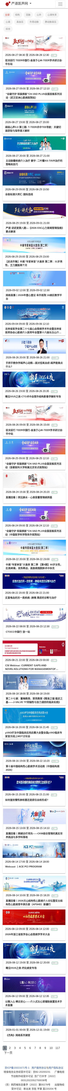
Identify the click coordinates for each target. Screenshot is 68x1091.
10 (51, 1048)
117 (57, 1048)
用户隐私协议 (56, 1067)
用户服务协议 (39, 1067)
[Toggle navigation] (60, 4)
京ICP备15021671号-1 (17, 1067)
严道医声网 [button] (20, 3)
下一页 (8, 1052)
